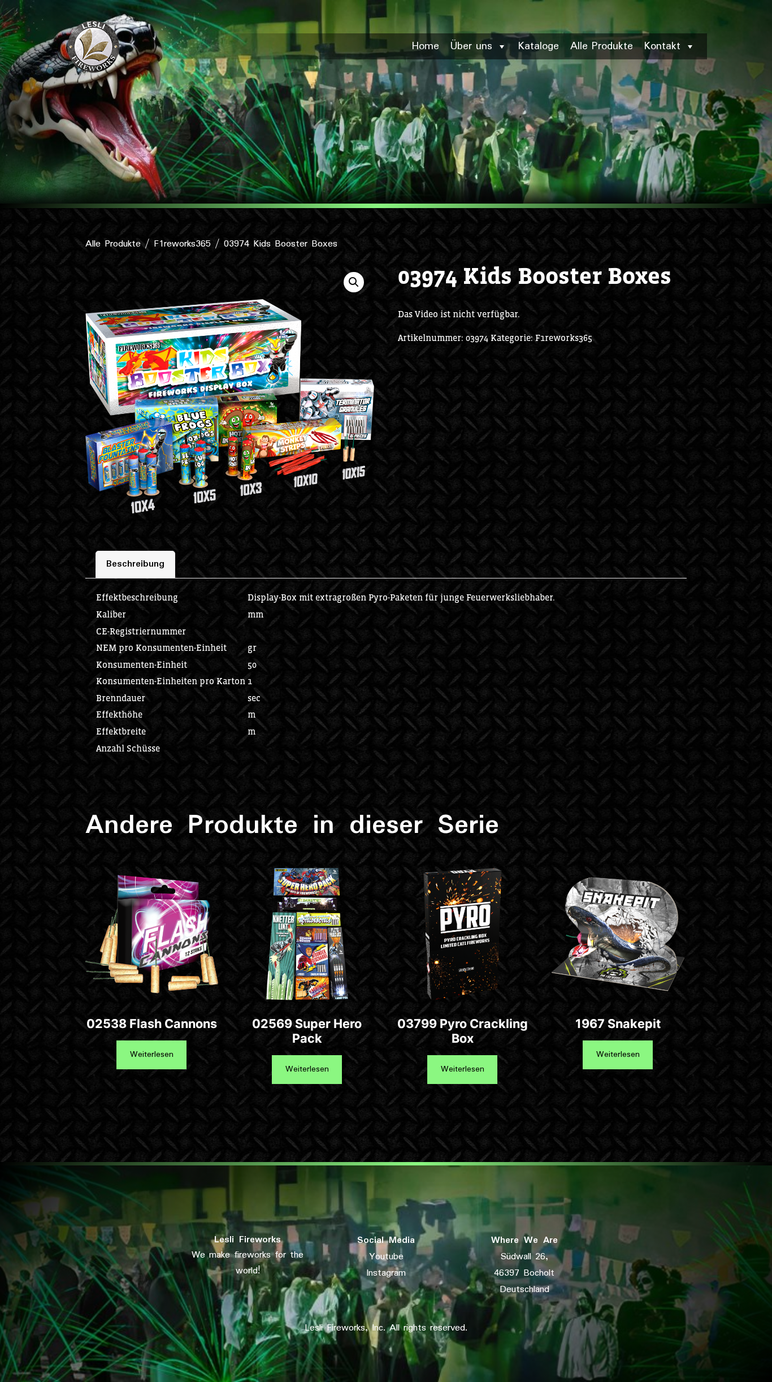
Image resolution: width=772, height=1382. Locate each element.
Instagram (386, 1273)
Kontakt (662, 46)
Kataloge (538, 46)
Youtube (386, 1256)
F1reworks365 (182, 244)
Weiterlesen (152, 1054)
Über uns (471, 46)
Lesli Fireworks (247, 1239)
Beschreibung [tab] (135, 564)
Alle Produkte (601, 46)
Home (425, 46)
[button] (354, 282)
